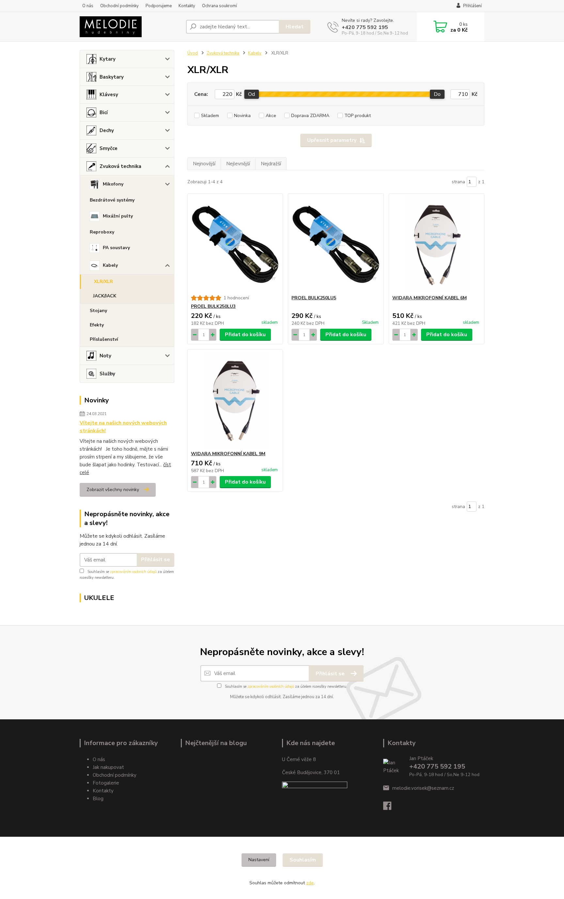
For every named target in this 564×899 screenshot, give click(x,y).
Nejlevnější (238, 163)
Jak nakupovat (108, 767)
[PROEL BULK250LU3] (235, 244)
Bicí (104, 112)
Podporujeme (159, 6)
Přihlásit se (155, 559)
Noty (105, 355)
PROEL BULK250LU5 (313, 298)
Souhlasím (303, 859)
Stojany (98, 310)
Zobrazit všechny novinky (112, 490)
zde (310, 883)
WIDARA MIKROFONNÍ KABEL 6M (429, 298)
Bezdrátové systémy (112, 200)
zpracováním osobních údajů (133, 571)
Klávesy (109, 94)
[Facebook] (390, 807)
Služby (107, 373)
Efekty (97, 325)
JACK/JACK (104, 296)
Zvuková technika (120, 166)
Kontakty (187, 6)
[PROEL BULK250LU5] (335, 244)
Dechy (107, 130)
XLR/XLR (103, 281)
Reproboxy (102, 232)
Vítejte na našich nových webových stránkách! (123, 426)
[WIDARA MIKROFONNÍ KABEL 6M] (436, 244)
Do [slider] (437, 94)
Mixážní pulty (118, 216)
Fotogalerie (106, 783)
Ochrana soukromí (219, 6)
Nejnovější (204, 163)
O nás (87, 6)
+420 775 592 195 (365, 27)
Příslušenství (104, 339)
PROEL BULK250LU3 (213, 306)
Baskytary (112, 77)
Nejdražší (271, 163)
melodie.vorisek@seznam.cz (423, 788)
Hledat (295, 26)
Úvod (192, 53)
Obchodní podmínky (119, 6)
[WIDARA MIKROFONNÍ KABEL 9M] (235, 400)
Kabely (110, 265)
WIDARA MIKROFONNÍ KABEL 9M (228, 454)
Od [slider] (251, 94)
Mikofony (113, 184)
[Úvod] (130, 26)
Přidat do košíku (245, 334)
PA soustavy (116, 248)
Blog (98, 798)
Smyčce (109, 148)
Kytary (108, 59)
